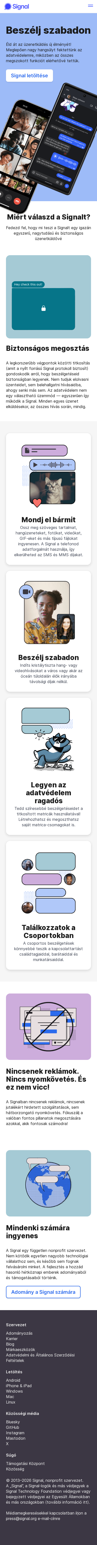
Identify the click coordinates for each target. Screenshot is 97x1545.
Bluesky (13, 1421)
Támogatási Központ (25, 1463)
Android (13, 1380)
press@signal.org (21, 1518)
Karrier (12, 1338)
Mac (10, 1396)
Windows (14, 1391)
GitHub (12, 1427)
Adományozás (19, 1333)
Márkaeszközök (20, 1349)
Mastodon (15, 1438)
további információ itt (67, 1502)
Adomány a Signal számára (43, 1292)
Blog (10, 1344)
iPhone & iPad (19, 1385)
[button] (91, 6)
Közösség (15, 1468)
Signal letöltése (29, 76)
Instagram (15, 1432)
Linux (10, 1402)
